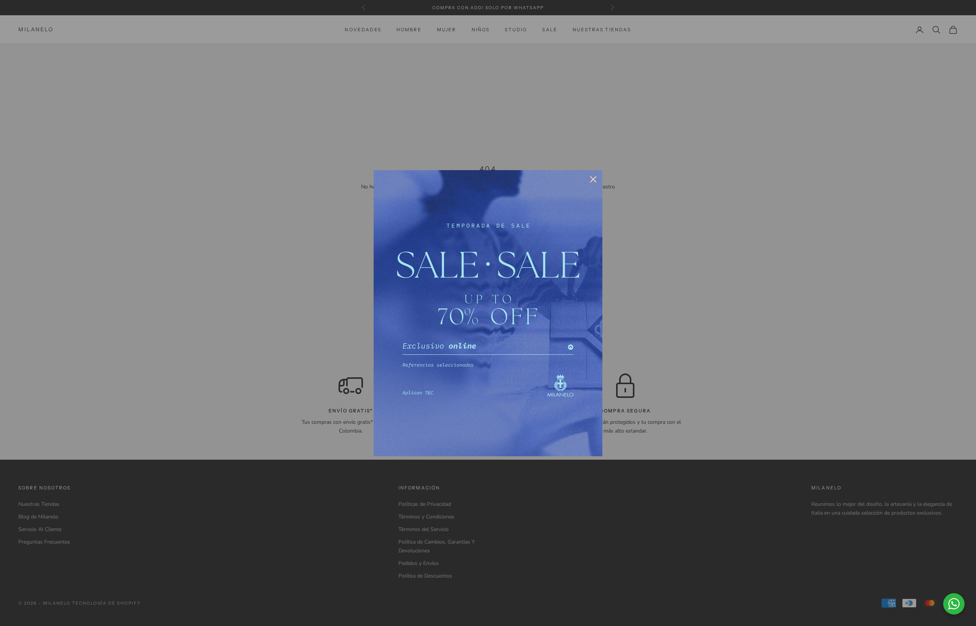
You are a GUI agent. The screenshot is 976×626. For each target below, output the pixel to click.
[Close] (593, 179)
